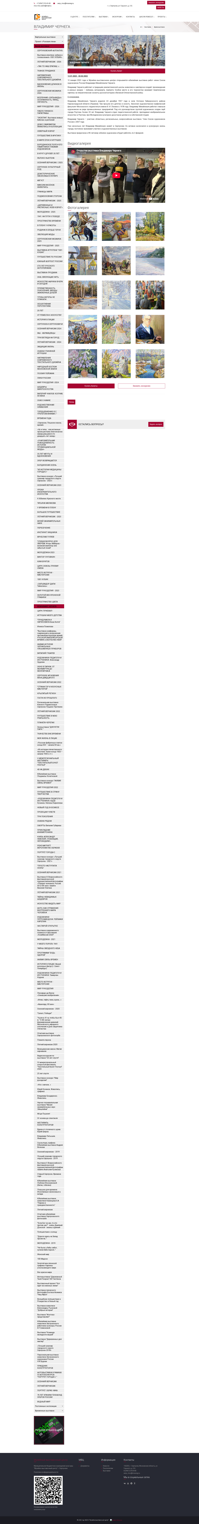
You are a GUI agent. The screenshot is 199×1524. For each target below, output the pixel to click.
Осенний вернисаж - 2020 (48, 1009)
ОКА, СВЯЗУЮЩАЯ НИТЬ (48, 277)
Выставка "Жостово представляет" (45, 1316)
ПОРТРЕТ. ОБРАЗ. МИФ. (47, 1390)
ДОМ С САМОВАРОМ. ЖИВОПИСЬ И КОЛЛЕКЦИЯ (49, 125)
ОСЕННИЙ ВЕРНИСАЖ (47, 1381)
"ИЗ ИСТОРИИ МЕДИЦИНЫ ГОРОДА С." (49, 470)
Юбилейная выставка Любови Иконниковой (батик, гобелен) (47, 1183)
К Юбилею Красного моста (49, 498)
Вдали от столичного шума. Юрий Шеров (49, 1130)
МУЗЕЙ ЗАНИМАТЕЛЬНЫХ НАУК (48, 522)
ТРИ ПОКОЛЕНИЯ (45, 816)
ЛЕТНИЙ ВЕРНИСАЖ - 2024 (49, 342)
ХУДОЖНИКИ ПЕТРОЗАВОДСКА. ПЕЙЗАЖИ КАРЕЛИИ (50, 919)
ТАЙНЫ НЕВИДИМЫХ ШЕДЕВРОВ (46, 898)
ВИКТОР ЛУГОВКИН (46, 557)
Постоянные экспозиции (45, 1406)
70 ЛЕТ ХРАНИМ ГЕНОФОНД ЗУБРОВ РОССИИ (49, 1396)
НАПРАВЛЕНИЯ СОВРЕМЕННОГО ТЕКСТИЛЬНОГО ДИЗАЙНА (49, 77)
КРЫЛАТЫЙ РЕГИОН (46, 693)
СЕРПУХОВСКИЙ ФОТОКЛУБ (50, 50)
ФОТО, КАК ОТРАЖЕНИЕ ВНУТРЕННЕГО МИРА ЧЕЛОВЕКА (47, 910)
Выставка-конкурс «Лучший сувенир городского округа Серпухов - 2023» (49, 478)
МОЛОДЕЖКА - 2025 (46, 212)
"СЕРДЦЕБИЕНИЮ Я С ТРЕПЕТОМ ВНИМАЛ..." (47, 412)
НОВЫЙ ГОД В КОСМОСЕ (48, 807)
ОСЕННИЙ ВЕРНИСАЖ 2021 (49, 872)
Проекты (161, 17)
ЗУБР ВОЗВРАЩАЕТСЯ (47, 460)
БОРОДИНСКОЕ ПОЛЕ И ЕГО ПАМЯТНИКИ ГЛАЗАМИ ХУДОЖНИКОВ (49, 147)
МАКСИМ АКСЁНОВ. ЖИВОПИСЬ (46, 186)
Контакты (130, 17)
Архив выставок (42, 46)
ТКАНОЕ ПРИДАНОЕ (46, 71)
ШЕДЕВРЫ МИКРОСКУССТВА (45, 388)
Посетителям (88, 17)
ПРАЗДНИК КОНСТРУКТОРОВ (45, 1367)
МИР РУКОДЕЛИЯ (45, 988)
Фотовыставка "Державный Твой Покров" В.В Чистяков (49, 1278)
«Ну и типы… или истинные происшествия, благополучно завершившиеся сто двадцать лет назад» (50, 432)
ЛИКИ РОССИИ (44, 378)
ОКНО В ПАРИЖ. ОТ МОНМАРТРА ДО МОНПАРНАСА (45, 669)
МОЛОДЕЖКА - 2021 (46, 939)
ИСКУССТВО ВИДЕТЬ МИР (49, 904)
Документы (84, 1466)
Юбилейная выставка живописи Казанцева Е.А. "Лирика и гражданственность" (48, 1201)
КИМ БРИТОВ (43, 561)
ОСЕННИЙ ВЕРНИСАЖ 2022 (49, 682)
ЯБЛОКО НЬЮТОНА (45, 158)
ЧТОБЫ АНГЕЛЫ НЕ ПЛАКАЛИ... (46, 298)
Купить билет (116, 71)
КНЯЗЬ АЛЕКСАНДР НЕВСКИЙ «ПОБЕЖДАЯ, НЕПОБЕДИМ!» (47, 839)
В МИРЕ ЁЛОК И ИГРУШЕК (49, 140)
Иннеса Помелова (45, 626)
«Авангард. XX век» (45, 1004)
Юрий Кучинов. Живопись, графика (48, 1090)
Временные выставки (44, 1411)
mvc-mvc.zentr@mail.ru (42, 6)
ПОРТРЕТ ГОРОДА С (46, 852)
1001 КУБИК (42, 579)
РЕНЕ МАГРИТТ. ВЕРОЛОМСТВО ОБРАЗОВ (48, 847)
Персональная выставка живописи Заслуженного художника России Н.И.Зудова (48, 1358)
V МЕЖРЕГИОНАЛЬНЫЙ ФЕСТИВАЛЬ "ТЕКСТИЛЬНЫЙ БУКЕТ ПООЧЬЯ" (48, 761)
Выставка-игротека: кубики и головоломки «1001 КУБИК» (49, 56)
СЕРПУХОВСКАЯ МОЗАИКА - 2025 (49, 240)
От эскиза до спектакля (47, 1118)
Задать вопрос (156, 424)
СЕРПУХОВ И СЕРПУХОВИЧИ (50, 324)
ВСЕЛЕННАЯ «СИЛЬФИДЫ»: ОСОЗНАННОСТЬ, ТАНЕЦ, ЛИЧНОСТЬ (49, 99)
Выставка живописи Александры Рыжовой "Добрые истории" (47, 1308)
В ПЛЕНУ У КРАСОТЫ (46, 225)
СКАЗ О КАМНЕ (43, 400)
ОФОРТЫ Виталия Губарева (49, 825)
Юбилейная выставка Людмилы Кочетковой (47, 775)
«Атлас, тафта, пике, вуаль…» (49, 1000)
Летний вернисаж (45, 1210)
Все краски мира (44, 1272)
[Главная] (141, 27)
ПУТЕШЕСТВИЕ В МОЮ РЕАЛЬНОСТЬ (47, 717)
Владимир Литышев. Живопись (46, 1137)
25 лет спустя (43, 1073)
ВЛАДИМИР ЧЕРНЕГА (46, 606)
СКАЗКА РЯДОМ (44, 821)
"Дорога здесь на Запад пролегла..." (47, 1237)
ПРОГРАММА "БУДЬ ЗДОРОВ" (46, 954)
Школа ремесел (146, 17)
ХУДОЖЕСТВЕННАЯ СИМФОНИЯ (45, 406)
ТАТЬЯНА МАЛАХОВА (46, 503)
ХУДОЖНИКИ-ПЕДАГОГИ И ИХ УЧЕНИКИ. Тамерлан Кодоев (49, 975)
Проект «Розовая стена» (45, 41)
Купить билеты (91, 386)
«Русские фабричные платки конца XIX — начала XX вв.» (49, 744)
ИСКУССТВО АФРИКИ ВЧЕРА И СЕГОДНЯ (50, 282)
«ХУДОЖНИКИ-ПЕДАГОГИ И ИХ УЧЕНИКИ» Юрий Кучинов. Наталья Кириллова (49, 800)
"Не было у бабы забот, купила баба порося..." (47, 1249)
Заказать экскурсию (156, 2)
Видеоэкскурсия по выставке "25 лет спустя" (48, 1057)
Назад (71, 402)
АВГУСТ (40, 180)
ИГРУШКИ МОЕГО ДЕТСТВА (49, 615)
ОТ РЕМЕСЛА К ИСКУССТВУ (49, 315)
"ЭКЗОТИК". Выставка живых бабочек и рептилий (50, 119)
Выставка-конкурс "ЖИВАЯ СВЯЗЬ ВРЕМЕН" (49, 782)
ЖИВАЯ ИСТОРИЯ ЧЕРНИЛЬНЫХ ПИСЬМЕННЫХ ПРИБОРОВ (49, 646)
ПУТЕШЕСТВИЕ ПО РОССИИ (49, 257)
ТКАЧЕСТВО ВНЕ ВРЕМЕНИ (49, 734)
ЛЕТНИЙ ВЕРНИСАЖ (46, 1386)
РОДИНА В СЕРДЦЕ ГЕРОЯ (49, 230)
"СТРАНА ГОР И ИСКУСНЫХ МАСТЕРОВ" (49, 688)
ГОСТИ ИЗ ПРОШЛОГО (47, 698)
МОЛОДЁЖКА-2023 (45, 552)
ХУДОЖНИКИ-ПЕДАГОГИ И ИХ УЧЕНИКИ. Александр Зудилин (49, 660)
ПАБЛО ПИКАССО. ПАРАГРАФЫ (45, 112)
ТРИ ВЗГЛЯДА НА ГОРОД (48, 338)
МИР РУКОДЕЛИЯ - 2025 (48, 246)
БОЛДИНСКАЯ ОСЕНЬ (47, 465)
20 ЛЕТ (40, 310)
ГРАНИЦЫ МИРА (44, 192)
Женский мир (43, 1254)
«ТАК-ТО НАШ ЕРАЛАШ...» (48, 66)
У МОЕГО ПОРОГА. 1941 (47, 944)
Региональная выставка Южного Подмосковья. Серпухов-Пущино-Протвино (49, 704)
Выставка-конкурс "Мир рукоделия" (47, 1079)
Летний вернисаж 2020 (47, 1044)
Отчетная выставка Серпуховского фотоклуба (48, 1034)
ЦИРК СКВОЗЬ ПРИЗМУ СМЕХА (48, 567)
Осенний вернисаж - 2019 (48, 1152)
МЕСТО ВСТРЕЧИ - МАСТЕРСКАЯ (45, 574)
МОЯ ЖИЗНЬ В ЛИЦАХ (47, 738)
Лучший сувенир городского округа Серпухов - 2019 (49, 1157)
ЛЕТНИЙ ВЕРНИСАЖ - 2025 (49, 201)
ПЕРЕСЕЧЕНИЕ (43, 528)
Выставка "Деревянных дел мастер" (49, 1340)
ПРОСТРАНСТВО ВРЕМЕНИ (49, 221)
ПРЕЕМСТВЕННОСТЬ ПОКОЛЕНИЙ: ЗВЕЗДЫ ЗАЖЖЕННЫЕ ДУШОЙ (47, 290)
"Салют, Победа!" (44, 1013)
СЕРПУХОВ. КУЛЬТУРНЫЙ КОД (48, 168)
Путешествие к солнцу (47, 1232)
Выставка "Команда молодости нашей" (45, 1333)
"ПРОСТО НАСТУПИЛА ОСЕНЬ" (47, 867)
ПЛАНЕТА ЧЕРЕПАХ (45, 722)
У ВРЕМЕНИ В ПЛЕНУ (46, 507)
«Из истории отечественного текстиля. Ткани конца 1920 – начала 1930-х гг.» (49, 751)
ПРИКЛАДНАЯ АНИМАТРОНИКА (44, 831)
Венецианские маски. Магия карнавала (49, 1050)
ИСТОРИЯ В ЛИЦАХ (45, 319)
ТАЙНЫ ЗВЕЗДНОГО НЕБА (48, 948)
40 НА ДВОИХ (43, 769)
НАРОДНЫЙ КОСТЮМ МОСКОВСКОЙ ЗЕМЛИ (47, 368)
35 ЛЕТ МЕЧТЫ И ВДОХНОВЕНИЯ (44, 455)
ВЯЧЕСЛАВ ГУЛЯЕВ (45, 537)
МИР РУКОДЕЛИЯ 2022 (47, 787)
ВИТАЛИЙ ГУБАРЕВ (46, 653)
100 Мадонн (42, 1259)
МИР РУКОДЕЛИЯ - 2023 (48, 590)
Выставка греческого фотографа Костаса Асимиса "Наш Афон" (49, 1292)
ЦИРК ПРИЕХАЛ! (44, 611)
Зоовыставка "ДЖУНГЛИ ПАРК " (48, 728)
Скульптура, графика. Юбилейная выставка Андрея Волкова (50, 1145)
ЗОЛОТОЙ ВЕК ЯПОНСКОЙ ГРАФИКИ (48, 596)
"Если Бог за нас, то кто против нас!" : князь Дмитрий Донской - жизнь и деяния (49, 1225)
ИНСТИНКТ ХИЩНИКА (47, 532)
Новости (106, 1466)
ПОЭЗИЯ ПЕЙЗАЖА (45, 373)
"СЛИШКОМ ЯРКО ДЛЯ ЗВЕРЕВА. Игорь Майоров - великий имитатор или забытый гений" (49, 544)
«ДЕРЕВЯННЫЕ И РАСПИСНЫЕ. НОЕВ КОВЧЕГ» (50, 206)
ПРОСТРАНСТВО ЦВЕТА (47, 602)
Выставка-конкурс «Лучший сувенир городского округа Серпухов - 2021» (49, 859)
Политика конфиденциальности (46, 1472)
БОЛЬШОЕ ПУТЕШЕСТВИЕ (48, 512)
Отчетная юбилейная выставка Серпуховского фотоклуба (48, 1216)
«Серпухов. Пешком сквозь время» (49, 424)
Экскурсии (116, 17)
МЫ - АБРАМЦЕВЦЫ (46, 333)
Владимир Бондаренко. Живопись (47, 1097)
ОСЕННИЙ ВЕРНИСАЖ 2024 (49, 328)
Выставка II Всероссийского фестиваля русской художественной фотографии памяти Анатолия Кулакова (50, 1166)
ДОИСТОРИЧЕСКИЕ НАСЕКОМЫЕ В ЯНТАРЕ (47, 175)
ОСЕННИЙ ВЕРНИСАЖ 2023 (49, 485)
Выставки (103, 17)
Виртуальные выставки (45, 37)
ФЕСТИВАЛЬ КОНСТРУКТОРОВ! (45, 1124)
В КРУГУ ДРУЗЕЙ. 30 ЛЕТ (48, 153)
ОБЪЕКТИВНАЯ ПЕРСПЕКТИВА (44, 305)
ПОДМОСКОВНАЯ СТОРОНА (49, 196)
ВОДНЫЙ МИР (43, 1402)
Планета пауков (44, 1040)
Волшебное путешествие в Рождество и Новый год (49, 1300)
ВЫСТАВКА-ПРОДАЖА (47, 272)
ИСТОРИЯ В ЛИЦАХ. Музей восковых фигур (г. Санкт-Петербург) (49, 966)
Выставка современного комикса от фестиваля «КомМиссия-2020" (48, 932)
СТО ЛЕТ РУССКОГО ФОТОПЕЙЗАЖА (46, 267)
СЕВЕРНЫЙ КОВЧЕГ (46, 131)
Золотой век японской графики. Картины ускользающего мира (47, 1265)
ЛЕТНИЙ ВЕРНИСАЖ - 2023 (49, 517)
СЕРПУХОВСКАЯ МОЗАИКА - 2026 (49, 92)
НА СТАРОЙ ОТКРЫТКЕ (47, 926)
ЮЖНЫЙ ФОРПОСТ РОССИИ (50, 261)
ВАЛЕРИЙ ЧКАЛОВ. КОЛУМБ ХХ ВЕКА (50, 395)
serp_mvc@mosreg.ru (65, 3)
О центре (74, 17)
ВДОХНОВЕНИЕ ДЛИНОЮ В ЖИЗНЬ (49, 85)
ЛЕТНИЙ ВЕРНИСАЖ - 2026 (49, 62)
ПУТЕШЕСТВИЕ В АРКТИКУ (49, 136)
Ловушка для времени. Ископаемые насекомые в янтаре (49, 1192)
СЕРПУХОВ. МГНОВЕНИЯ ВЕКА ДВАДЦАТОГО (48, 676)
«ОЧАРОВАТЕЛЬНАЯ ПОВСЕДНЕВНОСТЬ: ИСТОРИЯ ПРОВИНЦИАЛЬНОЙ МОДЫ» (46, 444)
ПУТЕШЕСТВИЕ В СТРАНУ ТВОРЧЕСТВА (48, 793)
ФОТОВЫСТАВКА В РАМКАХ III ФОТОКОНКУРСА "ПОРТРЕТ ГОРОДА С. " (49, 1374)
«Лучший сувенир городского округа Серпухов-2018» (45, 1348)
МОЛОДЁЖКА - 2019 (46, 1243)
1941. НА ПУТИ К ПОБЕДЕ (48, 216)
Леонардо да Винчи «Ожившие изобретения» (48, 994)
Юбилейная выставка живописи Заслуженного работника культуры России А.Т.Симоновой (49, 1324)
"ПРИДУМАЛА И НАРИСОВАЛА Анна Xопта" (48, 621)
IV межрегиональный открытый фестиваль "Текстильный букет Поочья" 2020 (49, 1065)
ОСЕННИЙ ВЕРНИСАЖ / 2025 (50, 162)
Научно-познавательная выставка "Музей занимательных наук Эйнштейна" (47, 1106)
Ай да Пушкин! (43, 1114)
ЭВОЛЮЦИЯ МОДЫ (46, 234)
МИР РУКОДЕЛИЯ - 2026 (48, 106)
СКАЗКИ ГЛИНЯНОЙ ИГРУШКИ (46, 352)
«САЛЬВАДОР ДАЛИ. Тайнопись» (46, 585)
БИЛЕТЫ (160, 7)
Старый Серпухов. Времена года (49, 1175)
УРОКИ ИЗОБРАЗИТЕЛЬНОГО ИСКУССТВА (46, 492)
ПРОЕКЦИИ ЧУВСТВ (46, 812)
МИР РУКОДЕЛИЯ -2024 (48, 382)
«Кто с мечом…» (44, 1085)
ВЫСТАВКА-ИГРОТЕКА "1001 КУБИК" (49, 251)
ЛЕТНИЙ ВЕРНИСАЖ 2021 (48, 892)
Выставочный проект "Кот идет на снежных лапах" (48, 1284)
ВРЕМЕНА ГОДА (44, 418)
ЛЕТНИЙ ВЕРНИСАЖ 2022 (48, 711)
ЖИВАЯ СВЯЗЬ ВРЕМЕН (47, 959)
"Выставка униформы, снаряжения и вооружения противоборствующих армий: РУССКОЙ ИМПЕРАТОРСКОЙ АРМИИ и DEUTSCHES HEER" (50, 635)
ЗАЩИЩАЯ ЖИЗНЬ (45, 347)
